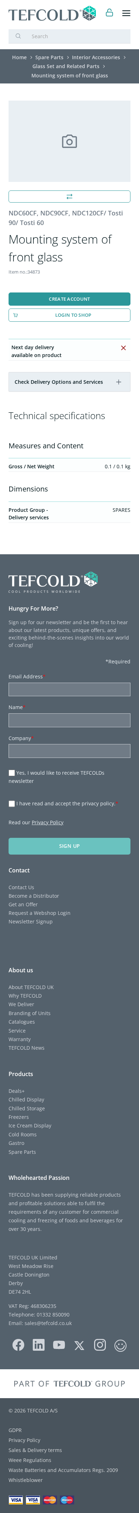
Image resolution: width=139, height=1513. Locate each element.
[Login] (109, 13)
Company (21, 738)
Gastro (16, 1143)
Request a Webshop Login (40, 913)
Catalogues (22, 1021)
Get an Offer (23, 904)
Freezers (19, 1117)
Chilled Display (26, 1099)
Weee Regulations (30, 1460)
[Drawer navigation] (126, 13)
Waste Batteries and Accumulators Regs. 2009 (63, 1470)
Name (17, 707)
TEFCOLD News (27, 1047)
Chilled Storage (27, 1108)
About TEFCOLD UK (31, 987)
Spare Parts (22, 1151)
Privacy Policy (47, 822)
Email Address (27, 676)
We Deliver (21, 1004)
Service (17, 1030)
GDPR (15, 1430)
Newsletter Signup (31, 921)
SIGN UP (69, 845)
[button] (118, 382)
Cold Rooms (23, 1134)
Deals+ (17, 1090)
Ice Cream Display (30, 1125)
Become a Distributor (34, 895)
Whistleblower (26, 1480)
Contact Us (21, 887)
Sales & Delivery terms (35, 1450)
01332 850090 (52, 1314)
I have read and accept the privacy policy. (67, 803)
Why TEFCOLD (25, 995)
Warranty (20, 1039)
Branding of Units (30, 1013)
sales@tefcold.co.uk (47, 1323)
